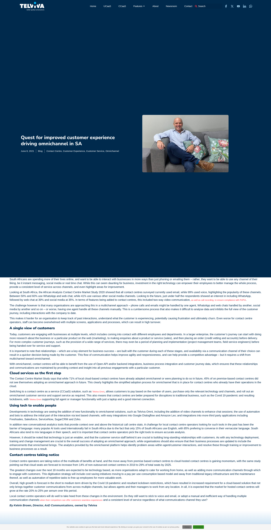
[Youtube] (238, 6)
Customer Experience (74, 151)
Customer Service (95, 151)
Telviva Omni (98, 391)
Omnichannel (112, 151)
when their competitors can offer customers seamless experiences (71, 500)
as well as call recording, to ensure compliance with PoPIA (218, 300)
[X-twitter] (232, 6)
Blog (40, 151)
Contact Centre (54, 151)
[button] (139, 6)
